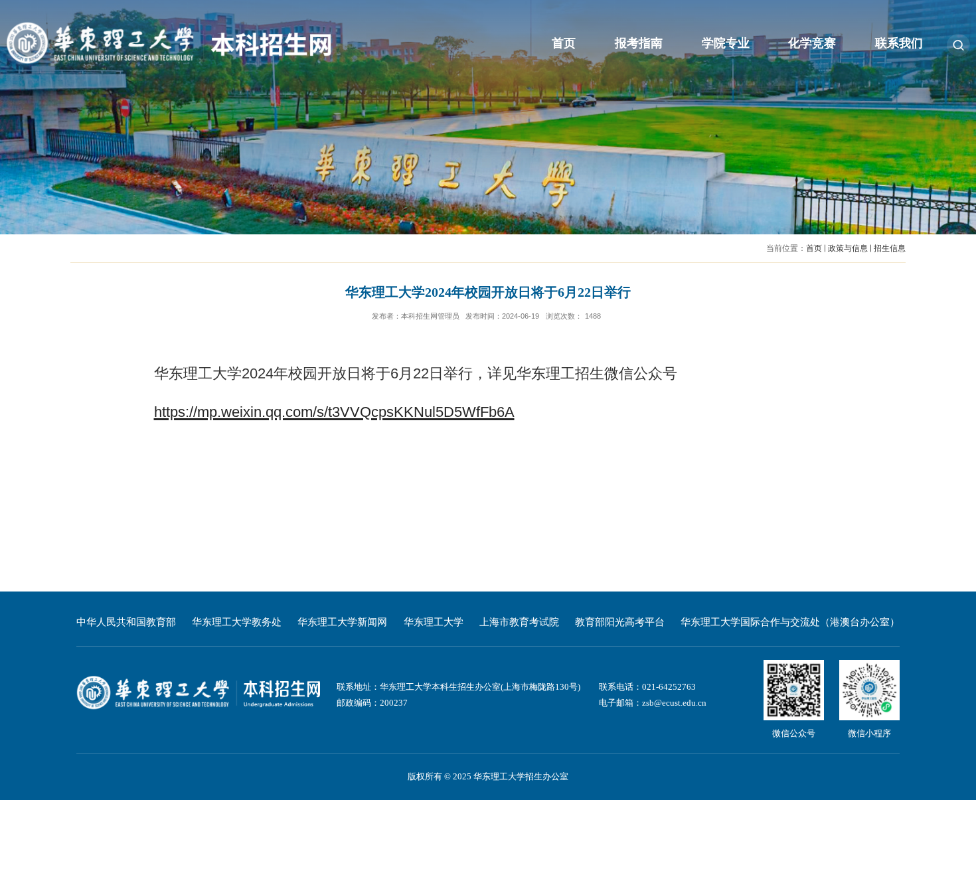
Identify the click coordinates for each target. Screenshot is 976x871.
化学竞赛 (812, 43)
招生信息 (890, 248)
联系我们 (899, 43)
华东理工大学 (433, 622)
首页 (564, 43)
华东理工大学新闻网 (342, 622)
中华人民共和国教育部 (126, 622)
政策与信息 (848, 248)
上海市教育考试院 (519, 622)
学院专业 (726, 43)
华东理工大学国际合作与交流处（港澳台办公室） (790, 622)
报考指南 (639, 43)
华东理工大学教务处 (237, 622)
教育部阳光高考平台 (620, 622)
